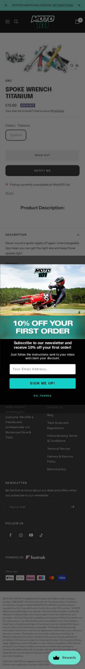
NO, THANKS (42, 395)
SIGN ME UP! (42, 383)
